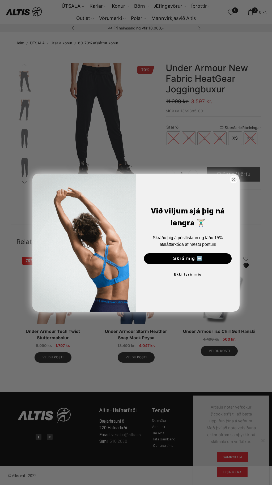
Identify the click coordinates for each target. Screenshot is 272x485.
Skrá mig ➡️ (188, 258)
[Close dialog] (234, 179)
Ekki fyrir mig (188, 274)
